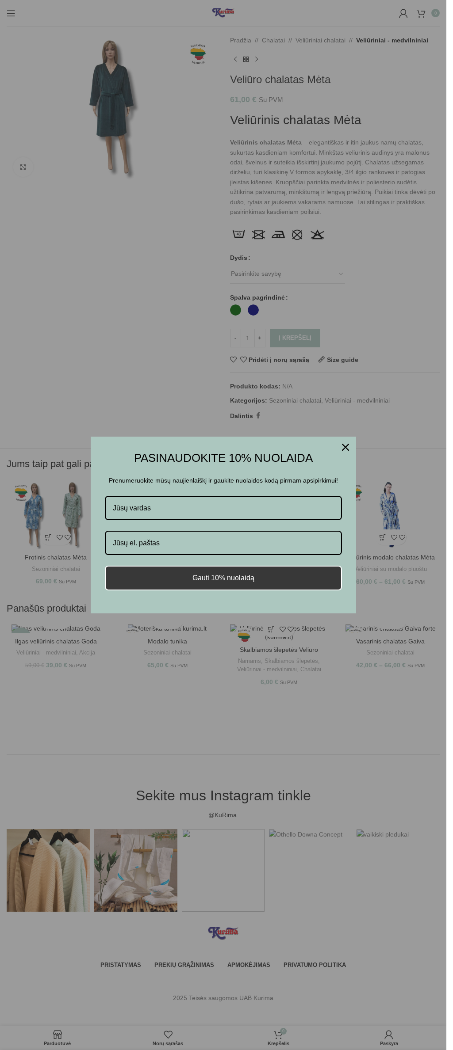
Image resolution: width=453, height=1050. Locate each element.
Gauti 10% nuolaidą (223, 578)
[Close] (345, 447)
